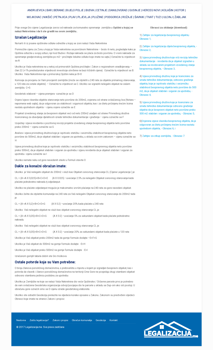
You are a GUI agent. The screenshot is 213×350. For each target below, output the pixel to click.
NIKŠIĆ (48, 17)
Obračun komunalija (82, 320)
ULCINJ (168, 17)
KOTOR (180, 10)
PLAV (72, 17)
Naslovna (21, 320)
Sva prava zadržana (53, 327)
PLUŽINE (97, 17)
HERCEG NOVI (151, 10)
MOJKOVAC (34, 17)
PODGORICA (112, 17)
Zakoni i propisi (60, 320)
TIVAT (149, 17)
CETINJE (101, 10)
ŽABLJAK (180, 17)
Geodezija (101, 320)
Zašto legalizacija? (39, 320)
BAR (49, 10)
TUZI (158, 17)
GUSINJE (134, 10)
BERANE (59, 10)
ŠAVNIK (139, 17)
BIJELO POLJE (75, 10)
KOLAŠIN (167, 10)
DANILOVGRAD (118, 10)
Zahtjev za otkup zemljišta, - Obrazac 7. (163, 135)
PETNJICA (60, 17)
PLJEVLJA (84, 17)
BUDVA (89, 10)
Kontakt (114, 320)
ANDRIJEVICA (36, 10)
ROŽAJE (127, 17)
